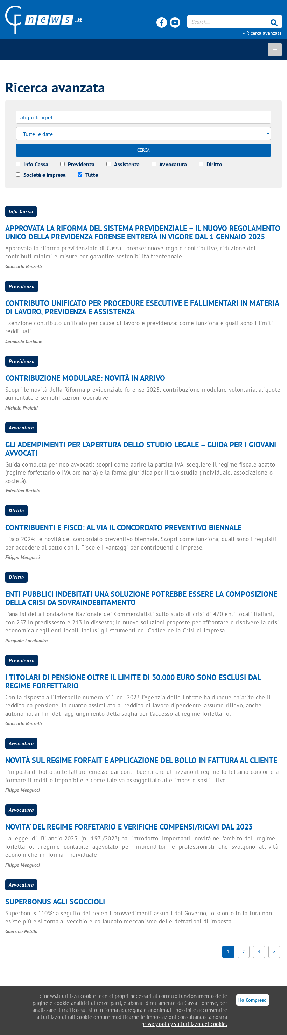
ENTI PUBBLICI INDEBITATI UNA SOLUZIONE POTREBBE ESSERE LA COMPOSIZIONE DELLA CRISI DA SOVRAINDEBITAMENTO (141, 598)
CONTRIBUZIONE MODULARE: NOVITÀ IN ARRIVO (85, 378)
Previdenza (22, 286)
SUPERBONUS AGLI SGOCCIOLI (55, 902)
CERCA (143, 150)
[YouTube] (175, 22)
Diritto (16, 511)
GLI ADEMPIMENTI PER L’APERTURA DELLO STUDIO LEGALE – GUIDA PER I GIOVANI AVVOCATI (140, 449)
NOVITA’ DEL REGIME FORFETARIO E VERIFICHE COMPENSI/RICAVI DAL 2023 (129, 827)
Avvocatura (21, 428)
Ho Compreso (252, 999)
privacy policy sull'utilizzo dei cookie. (184, 1024)
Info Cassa (21, 211)
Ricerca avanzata (264, 33)
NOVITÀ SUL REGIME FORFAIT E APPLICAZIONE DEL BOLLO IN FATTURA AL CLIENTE (141, 760)
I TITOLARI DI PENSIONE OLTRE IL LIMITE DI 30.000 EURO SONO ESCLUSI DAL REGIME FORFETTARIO (133, 681)
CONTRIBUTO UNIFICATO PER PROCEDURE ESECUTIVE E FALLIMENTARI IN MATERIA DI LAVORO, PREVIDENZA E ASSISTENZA (142, 307)
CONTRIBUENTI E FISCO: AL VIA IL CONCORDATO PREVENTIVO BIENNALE (123, 527)
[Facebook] (161, 22)
